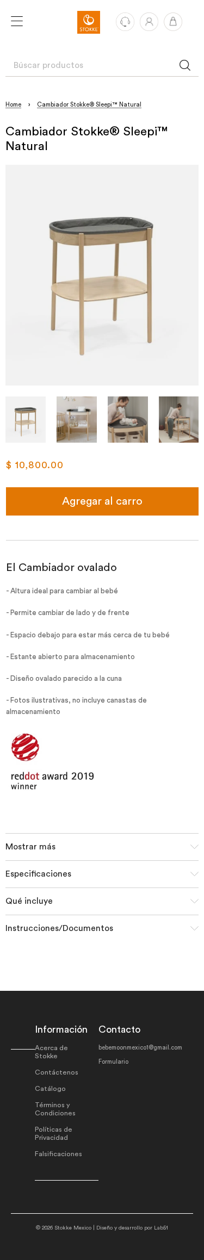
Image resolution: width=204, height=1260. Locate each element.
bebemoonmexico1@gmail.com (140, 1048)
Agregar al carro (102, 501)
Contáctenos (56, 1072)
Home (13, 105)
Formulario (113, 1062)
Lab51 (161, 1228)
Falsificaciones (58, 1154)
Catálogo (50, 1088)
